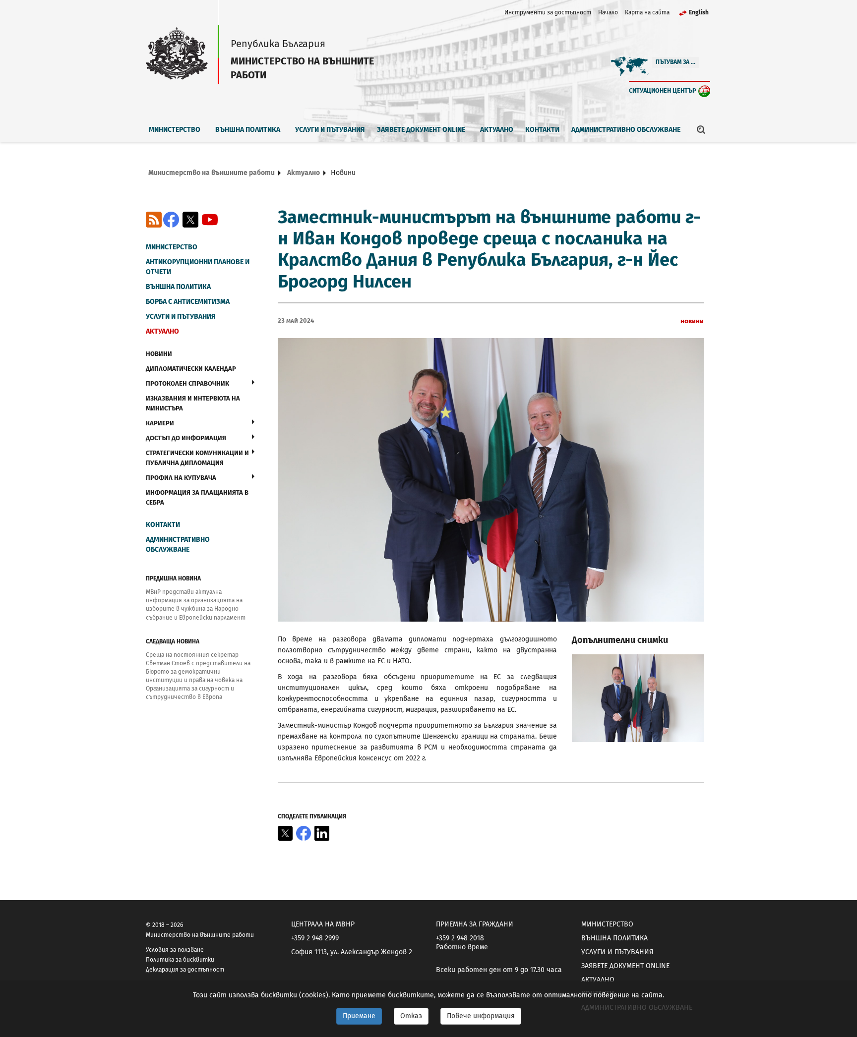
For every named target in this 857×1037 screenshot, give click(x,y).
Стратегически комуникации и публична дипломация (197, 457)
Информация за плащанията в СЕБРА (197, 497)
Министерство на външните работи (211, 173)
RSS (154, 220)
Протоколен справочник (187, 383)
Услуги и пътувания (330, 129)
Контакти (542, 129)
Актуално (496, 129)
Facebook (171, 220)
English (699, 12)
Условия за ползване (175, 949)
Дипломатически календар (191, 368)
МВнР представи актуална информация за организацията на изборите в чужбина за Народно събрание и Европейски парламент (195, 604)
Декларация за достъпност (185, 969)
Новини (159, 353)
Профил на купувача (181, 477)
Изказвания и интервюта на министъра (193, 403)
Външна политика (247, 129)
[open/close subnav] (253, 382)
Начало (608, 12)
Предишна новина (173, 578)
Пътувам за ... (675, 61)
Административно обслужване (625, 129)
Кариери (160, 423)
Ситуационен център (662, 90)
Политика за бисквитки (180, 959)
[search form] (701, 129)
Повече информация (481, 1016)
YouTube (210, 220)
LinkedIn (321, 833)
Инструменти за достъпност (547, 12)
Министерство (174, 129)
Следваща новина (172, 641)
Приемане (359, 1016)
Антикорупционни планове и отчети (197, 267)
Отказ (411, 1016)
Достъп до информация (186, 438)
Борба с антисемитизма (188, 301)
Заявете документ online (421, 129)
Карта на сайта (647, 12)
